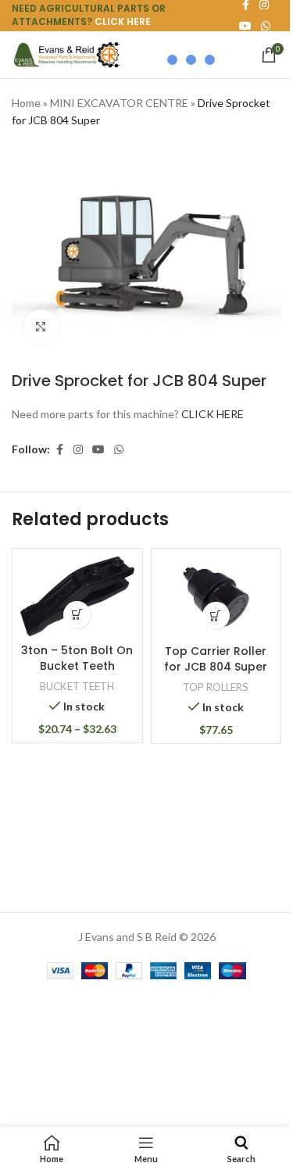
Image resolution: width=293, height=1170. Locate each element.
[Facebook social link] (59, 449)
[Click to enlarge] (41, 327)
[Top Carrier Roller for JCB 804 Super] (216, 597)
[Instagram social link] (78, 449)
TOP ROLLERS (215, 687)
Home (26, 102)
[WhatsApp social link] (265, 26)
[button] (216, 615)
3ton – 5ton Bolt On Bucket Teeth (77, 658)
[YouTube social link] (98, 449)
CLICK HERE (123, 21)
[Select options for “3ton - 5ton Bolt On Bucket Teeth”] (77, 614)
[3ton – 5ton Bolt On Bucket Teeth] (77, 596)
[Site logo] (66, 53)
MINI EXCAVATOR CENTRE (119, 102)
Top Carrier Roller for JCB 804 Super (215, 658)
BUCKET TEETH (77, 686)
